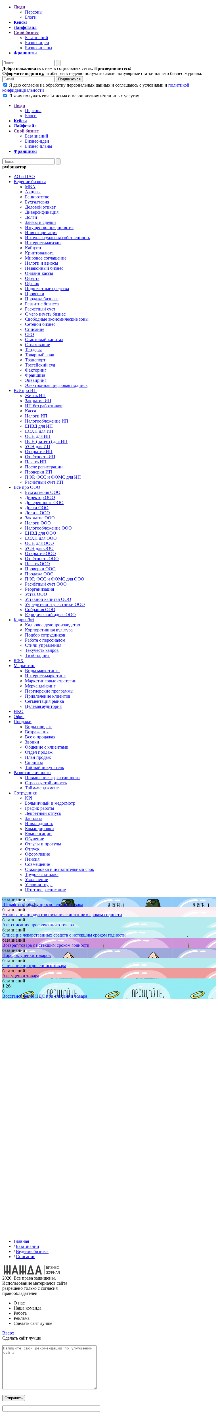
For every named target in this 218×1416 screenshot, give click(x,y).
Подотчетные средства (47, 288)
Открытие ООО (40, 553)
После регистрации (44, 466)
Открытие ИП (39, 451)
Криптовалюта (39, 252)
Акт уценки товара (20, 975)
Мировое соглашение (45, 258)
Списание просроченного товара (34, 965)
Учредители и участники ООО (55, 604)
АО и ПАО (24, 176)
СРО (29, 334)
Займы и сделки (40, 222)
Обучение (34, 838)
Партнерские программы (49, 691)
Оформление (37, 854)
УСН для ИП (37, 446)
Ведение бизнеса (30, 181)
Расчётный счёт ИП (44, 482)
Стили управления (43, 645)
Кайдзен (33, 247)
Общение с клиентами (46, 747)
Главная (21, 1241)
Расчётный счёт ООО (46, 584)
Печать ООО (37, 563)
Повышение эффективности (52, 777)
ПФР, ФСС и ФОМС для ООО (54, 579)
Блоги (31, 17)
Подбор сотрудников (45, 635)
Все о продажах (40, 736)
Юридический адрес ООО (50, 614)
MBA (30, 186)
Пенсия (32, 859)
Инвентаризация (41, 232)
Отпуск (32, 849)
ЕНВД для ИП (39, 426)
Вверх (8, 1333)
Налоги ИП (36, 416)
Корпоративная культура (49, 629)
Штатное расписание (45, 889)
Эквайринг (36, 380)
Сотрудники (25, 793)
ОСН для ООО (39, 543)
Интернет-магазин (43, 242)
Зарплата (33, 818)
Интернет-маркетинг (45, 675)
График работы (39, 808)
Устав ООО (36, 594)
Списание (34, 329)
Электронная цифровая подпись (56, 385)
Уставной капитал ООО (48, 599)
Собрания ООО (40, 609)
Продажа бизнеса (41, 298)
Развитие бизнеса (42, 303)
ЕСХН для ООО (41, 538)
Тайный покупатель (44, 767)
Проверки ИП (38, 472)
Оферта (32, 278)
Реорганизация (39, 589)
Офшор (32, 283)
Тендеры (33, 349)
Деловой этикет (40, 207)
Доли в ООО (37, 512)
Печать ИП (36, 461)
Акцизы (33, 191)
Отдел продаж (39, 752)
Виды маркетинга (42, 670)
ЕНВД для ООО (40, 533)
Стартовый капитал (44, 339)
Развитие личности (32, 772)
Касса (30, 410)
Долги (31, 217)
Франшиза (35, 375)
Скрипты (34, 762)
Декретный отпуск (43, 813)
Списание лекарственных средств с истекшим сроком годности (64, 935)
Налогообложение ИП (46, 421)
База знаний (36, 37)
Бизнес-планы (38, 47)
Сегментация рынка (44, 701)
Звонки (32, 742)
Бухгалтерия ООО (42, 492)
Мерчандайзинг (40, 686)
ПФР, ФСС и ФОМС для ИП (53, 477)
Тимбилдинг (37, 655)
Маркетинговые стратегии (51, 680)
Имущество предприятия (49, 227)
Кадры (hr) (24, 619)
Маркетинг (24, 665)
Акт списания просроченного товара (38, 924)
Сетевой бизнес (40, 324)
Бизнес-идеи (37, 42)
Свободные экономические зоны (57, 319)
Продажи (23, 721)
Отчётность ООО (42, 558)
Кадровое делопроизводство (52, 624)
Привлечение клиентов (47, 696)
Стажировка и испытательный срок (59, 869)
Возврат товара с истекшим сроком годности (45, 945)
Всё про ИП (25, 390)
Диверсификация (41, 212)
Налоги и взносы (41, 263)
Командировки (39, 828)
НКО (19, 711)
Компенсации (38, 833)
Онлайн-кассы (39, 273)
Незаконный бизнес (44, 268)
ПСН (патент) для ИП (46, 441)
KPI (28, 798)
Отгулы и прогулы (43, 843)
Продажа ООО (39, 573)
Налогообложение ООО (48, 528)
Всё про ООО (27, 487)
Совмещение (37, 864)
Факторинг (36, 370)
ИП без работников (43, 405)
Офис (19, 716)
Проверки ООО (40, 568)
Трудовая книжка (41, 874)
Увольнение (36, 879)
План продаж (38, 757)
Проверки (34, 293)
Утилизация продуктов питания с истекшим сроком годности (62, 914)
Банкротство (37, 196)
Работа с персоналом (45, 640)
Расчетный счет (40, 309)
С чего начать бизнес (45, 314)
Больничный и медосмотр (50, 803)
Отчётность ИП (40, 456)
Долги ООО (37, 507)
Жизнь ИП (35, 395)
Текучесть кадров (42, 650)
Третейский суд (40, 365)
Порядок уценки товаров (26, 955)
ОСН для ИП (38, 436)
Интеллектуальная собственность (57, 237)
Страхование (37, 344)
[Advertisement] (109, 1077)
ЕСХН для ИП (39, 431)
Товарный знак (39, 354)
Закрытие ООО (40, 517)
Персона (33, 110)
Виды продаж (38, 726)
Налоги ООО (38, 522)
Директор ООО (40, 497)
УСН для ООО (39, 548)
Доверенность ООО (44, 502)
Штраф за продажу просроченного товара (42, 904)
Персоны (34, 12)
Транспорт (35, 359)
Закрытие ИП (38, 400)
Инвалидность (39, 823)
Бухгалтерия (37, 202)
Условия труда (39, 884)
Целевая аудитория (43, 706)
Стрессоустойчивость (46, 782)
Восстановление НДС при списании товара (44, 996)
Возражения (37, 731)
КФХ (19, 660)
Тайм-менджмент (42, 787)
